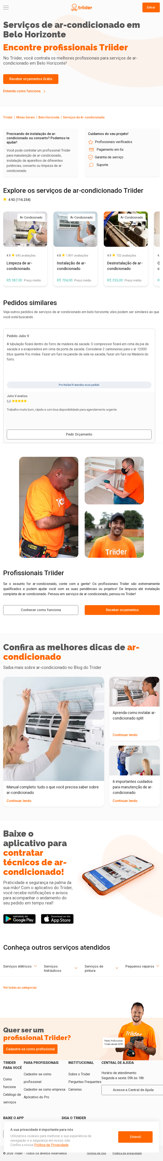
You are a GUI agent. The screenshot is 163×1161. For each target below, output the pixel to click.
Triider (8, 117)
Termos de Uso (96, 1153)
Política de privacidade (127, 1153)
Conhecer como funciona (41, 610)
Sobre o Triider (79, 1074)
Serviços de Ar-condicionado (84, 117)
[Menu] (29, 7)
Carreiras (75, 1089)
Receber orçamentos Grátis (30, 79)
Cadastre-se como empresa (44, 1089)
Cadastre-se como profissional (30, 1049)
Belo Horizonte (48, 117)
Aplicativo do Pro (36, 1097)
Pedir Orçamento (79, 434)
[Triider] (81, 7)
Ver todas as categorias (20, 987)
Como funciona (9, 1083)
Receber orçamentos (122, 610)
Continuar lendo (19, 801)
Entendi (135, 1137)
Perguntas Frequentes (84, 1082)
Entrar (151, 7)
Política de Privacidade (51, 1145)
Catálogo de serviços (12, 1098)
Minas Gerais (25, 117)
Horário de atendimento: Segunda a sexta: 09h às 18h (122, 1075)
